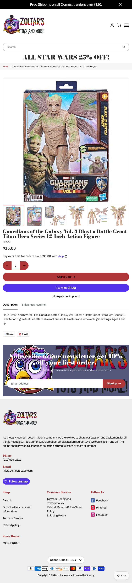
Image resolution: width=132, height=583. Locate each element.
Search (7, 500)
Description (10, 304)
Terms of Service (13, 518)
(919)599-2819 (12, 459)
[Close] (120, 4)
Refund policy (11, 525)
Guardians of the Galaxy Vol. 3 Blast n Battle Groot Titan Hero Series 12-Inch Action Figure (54, 66)
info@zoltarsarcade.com (18, 470)
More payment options (66, 296)
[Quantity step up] (24, 265)
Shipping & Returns (34, 304)
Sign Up (112, 383)
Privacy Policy (55, 503)
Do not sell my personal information (17, 509)
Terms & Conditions (59, 498)
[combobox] (61, 47)
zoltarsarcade (65, 575)
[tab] (12, 305)
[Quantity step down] (7, 265)
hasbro (6, 241)
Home (5, 66)
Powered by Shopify (83, 575)
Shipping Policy (56, 515)
